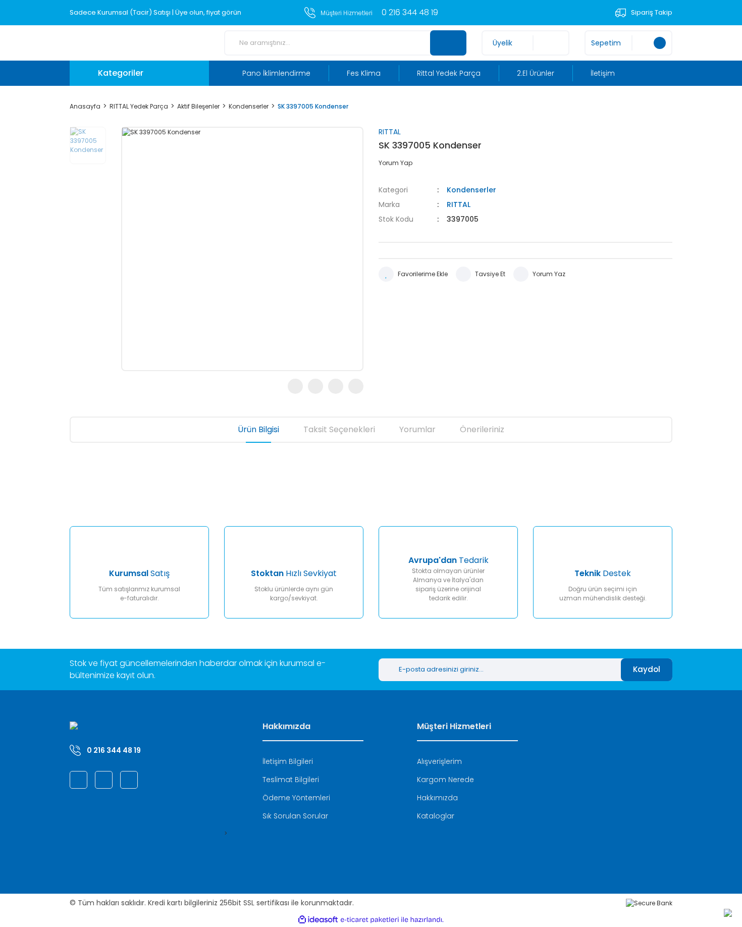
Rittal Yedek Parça (449, 73)
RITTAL (390, 132)
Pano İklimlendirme (276, 73)
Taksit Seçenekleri (339, 429)
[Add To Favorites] (413, 274)
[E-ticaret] (369, 919)
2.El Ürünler (535, 73)
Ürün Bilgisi (258, 429)
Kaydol (646, 669)
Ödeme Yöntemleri (296, 798)
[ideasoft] (318, 919)
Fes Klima (364, 73)
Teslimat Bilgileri (290, 780)
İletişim (603, 73)
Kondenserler (471, 190)
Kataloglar (435, 816)
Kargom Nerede (445, 780)
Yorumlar (417, 429)
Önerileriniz (482, 429)
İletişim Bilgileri (287, 761)
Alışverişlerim (439, 761)
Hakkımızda (437, 798)
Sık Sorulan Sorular (295, 816)
